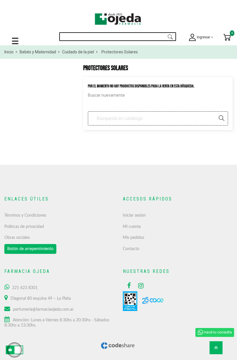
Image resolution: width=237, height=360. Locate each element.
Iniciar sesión (134, 215)
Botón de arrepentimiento (30, 249)
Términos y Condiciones (25, 215)
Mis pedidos (133, 238)
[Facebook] (128, 285)
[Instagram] (139, 285)
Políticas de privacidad (24, 227)
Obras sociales (17, 238)
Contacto (131, 249)
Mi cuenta (132, 227)
